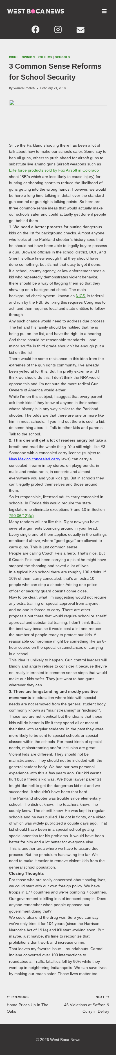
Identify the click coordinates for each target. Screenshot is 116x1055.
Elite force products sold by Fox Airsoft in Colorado (54, 170)
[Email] (80, 29)
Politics (45, 57)
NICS (80, 296)
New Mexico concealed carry (34, 459)
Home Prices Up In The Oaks (27, 1004)
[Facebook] (35, 29)
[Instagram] (58, 29)
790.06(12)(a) (21, 515)
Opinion (28, 57)
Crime (14, 57)
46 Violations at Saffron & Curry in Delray (86, 1004)
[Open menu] (104, 11)
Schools (62, 57)
